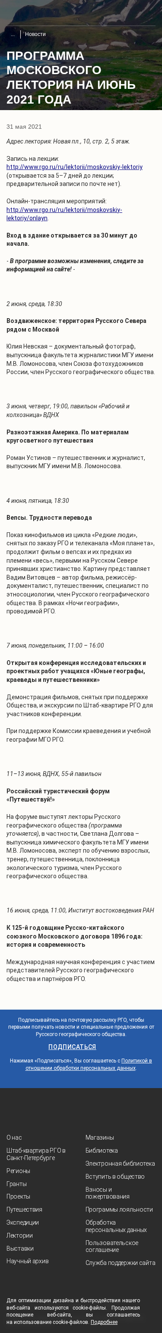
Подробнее (104, 1322)
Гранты (16, 1183)
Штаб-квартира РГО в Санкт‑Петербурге (36, 1154)
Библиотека (102, 1150)
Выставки (20, 1248)
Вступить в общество (115, 1176)
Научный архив (27, 1261)
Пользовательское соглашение (112, 1246)
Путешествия (24, 1209)
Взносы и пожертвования (108, 1193)
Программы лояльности (119, 1209)
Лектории (19, 1235)
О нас (14, 1137)
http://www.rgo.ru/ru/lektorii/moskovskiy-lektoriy (74, 166)
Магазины (100, 1137)
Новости (35, 34)
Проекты (18, 1196)
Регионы (18, 1170)
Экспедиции (22, 1222)
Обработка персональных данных (116, 1226)
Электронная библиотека (120, 1163)
